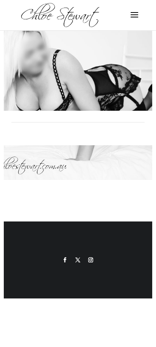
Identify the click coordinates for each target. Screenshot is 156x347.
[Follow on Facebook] (65, 260)
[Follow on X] (78, 260)
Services (78, 151)
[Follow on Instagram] (91, 260)
